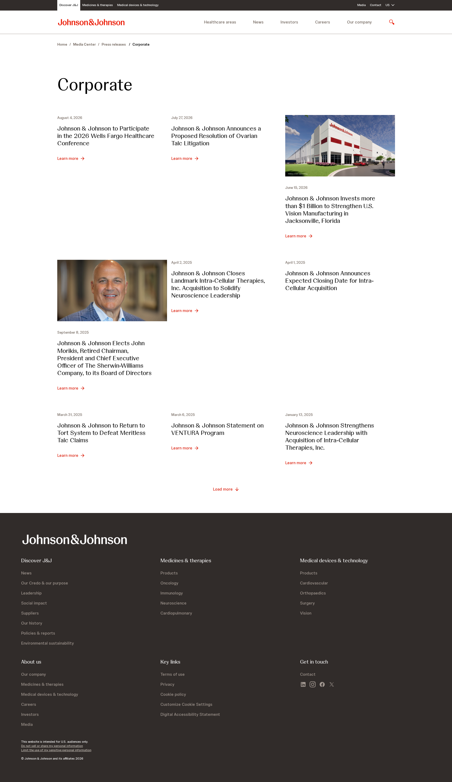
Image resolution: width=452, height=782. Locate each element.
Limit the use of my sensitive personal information (56, 750)
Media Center (84, 44)
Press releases (114, 44)
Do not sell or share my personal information (52, 746)
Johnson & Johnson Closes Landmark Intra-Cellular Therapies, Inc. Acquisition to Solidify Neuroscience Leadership (218, 284)
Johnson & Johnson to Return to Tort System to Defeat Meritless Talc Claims (101, 432)
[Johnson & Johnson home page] (91, 22)
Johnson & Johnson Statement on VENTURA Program (217, 429)
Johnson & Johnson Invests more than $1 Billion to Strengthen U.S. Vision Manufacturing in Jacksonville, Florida (330, 209)
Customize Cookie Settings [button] (186, 704)
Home (62, 44)
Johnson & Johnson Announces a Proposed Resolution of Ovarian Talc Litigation (216, 135)
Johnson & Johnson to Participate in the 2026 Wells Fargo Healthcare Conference (105, 135)
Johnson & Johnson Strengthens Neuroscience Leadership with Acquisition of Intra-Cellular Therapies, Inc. (329, 436)
